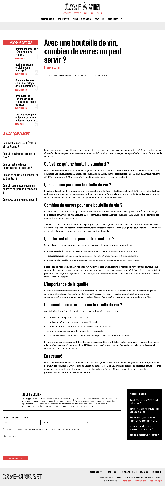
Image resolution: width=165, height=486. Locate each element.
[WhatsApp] (153, 75)
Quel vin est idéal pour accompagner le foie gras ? (17, 166)
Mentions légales (126, 480)
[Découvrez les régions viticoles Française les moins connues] (8, 99)
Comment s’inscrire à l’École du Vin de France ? (26, 51)
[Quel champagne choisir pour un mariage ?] (8, 68)
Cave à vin (20, 124)
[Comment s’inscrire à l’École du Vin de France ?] (8, 52)
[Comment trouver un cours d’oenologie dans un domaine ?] (8, 83)
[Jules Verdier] (46, 75)
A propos (158, 480)
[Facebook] (137, 75)
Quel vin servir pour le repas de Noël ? (19, 155)
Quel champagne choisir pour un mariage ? (24, 67)
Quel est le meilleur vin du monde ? (144, 434)
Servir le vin (20, 58)
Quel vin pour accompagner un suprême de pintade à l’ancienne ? (20, 189)
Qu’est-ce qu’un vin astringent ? (20, 199)
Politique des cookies (144, 480)
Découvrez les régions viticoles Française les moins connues (25, 100)
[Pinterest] (148, 75)
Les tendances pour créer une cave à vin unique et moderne (25, 117)
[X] (142, 75)
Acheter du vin (21, 74)
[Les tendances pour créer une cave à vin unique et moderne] (8, 118)
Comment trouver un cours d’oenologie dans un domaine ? (26, 83)
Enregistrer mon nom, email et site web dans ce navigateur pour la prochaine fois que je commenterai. (43, 429)
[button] (122, 19)
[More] (159, 75)
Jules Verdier (65, 75)
